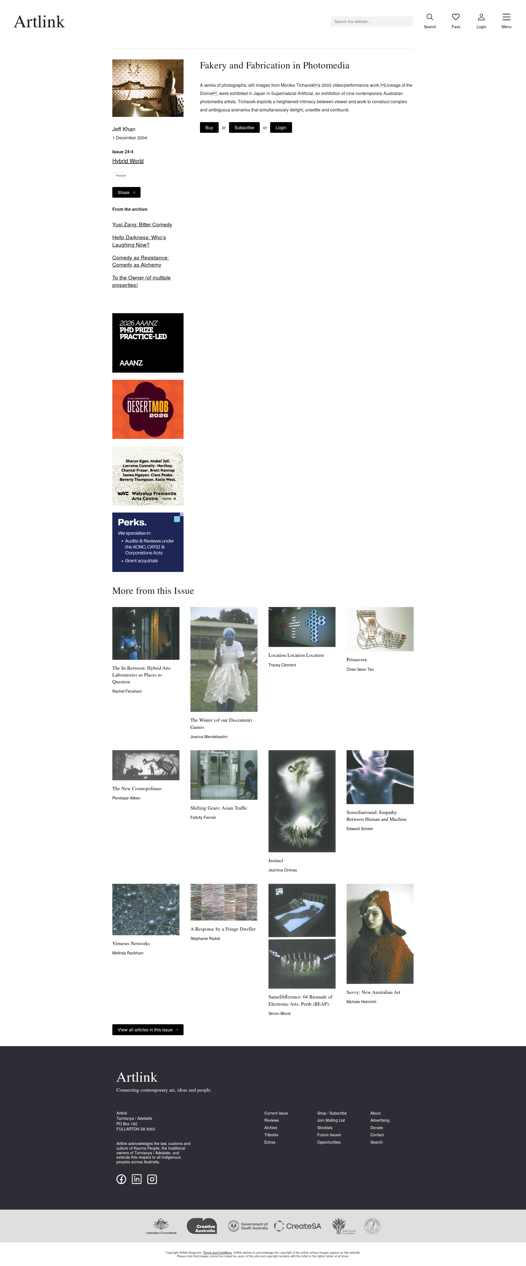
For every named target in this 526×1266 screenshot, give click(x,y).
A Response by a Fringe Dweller (223, 929)
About (375, 1113)
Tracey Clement (282, 664)
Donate (376, 1127)
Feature (121, 175)
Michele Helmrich (361, 1001)
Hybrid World (128, 160)
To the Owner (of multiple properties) (141, 281)
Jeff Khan (123, 129)
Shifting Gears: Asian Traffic (218, 808)
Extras (269, 1142)
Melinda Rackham (128, 953)
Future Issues (329, 1134)
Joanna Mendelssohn (209, 736)
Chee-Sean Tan (360, 669)
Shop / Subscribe (332, 1113)
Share (124, 192)
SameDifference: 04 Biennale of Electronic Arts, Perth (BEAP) (300, 1001)
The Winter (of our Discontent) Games (221, 724)
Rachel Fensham (127, 691)
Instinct (275, 861)
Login (281, 127)
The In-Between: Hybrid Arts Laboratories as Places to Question (141, 675)
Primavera (357, 660)
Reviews (271, 1120)
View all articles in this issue (145, 1029)
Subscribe (244, 127)
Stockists (325, 1127)
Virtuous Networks (131, 944)
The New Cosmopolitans (137, 789)
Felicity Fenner (203, 817)
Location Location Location (296, 655)
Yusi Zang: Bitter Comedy (142, 224)
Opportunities (329, 1142)
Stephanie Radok (205, 938)
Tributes (271, 1134)
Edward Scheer (360, 828)
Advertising (380, 1120)
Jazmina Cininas (282, 870)
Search (376, 1142)
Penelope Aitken (126, 798)
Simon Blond (279, 1013)
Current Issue (276, 1113)
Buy (209, 127)
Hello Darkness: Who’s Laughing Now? (139, 241)
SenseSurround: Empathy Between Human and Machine (377, 816)
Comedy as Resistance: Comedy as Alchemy (140, 261)
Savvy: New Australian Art (373, 992)
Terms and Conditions (217, 1252)
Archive (270, 1127)
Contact (377, 1134)
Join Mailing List (331, 1120)
